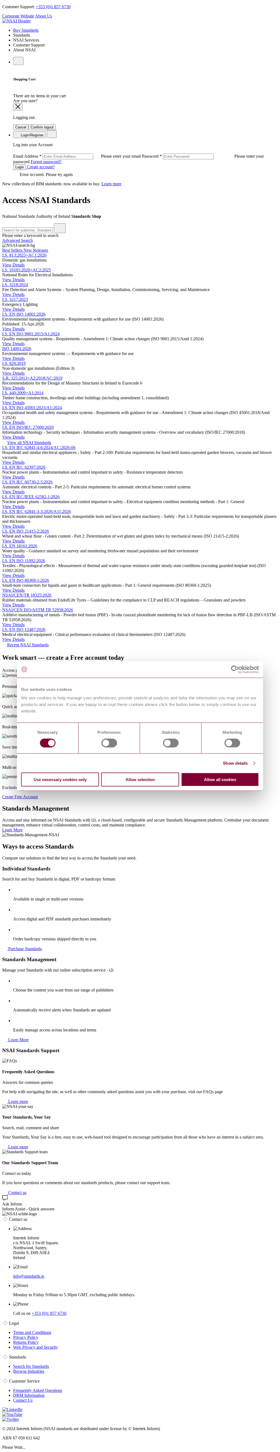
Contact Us (23, 1400)
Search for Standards (31, 1366)
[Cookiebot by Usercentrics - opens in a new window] (235, 669)
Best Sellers (13, 250)
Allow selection (140, 779)
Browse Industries (28, 1371)
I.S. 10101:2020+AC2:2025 (26, 270)
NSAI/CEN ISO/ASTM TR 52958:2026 (37, 610)
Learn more (111, 183)
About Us (43, 16)
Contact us (17, 1192)
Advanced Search (17, 240)
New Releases (36, 250)
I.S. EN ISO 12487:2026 (23, 629)
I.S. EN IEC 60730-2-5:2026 (27, 482)
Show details (235, 763)
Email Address (77, 156)
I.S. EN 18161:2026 (19, 546)
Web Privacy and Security (35, 1347)
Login (19, 167)
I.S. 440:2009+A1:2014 (22, 393)
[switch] (109, 742)
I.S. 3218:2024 (15, 284)
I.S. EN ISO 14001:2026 (23, 314)
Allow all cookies (220, 779)
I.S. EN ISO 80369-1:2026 (25, 580)
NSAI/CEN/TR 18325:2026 (26, 595)
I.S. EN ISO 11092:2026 (23, 560)
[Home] (16, 21)
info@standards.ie (28, 1276)
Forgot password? (46, 161)
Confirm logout (42, 127)
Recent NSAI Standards (28, 645)
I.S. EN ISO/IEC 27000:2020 (28, 427)
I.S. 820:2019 (14, 363)
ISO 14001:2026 (16, 348)
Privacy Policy (25, 1337)
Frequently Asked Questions (37, 1390)
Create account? (40, 167)
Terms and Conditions (32, 1332)
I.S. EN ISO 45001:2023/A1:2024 (32, 407)
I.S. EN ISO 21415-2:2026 (25, 531)
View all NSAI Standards (29, 442)
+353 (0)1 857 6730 (53, 6)
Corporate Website (18, 16)
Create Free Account (20, 796)
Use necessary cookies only (60, 779)
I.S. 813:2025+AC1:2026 (24, 255)
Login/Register (31, 135)
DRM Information (29, 1395)
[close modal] (17, 107)
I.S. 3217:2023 (15, 299)
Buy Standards (26, 30)
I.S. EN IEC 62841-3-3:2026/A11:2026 (36, 511)
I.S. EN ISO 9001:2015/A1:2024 (31, 334)
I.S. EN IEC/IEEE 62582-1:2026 (31, 496)
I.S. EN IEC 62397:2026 (23, 467)
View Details (13, 265)
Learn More (12, 830)
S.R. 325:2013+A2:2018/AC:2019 (32, 378)
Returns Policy (26, 1342)
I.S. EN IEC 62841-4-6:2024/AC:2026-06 (38, 447)
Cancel (20, 127)
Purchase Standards (24, 948)
